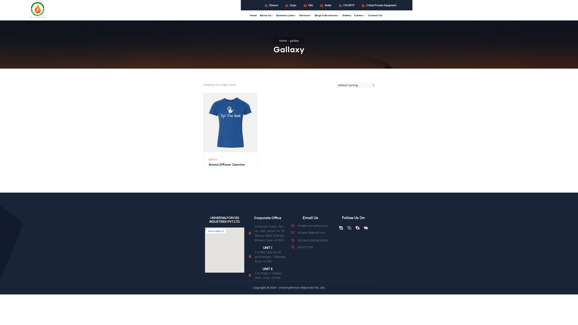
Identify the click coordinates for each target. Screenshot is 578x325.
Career (358, 15)
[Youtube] (366, 228)
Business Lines (285, 15)
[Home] (37, 10)
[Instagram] (349, 228)
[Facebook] (357, 228)
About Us (265, 15)
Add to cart (205, 141)
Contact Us (375, 15)
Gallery (346, 15)
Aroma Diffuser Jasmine (227, 164)
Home (253, 15)
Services (304, 15)
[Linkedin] (341, 228)
